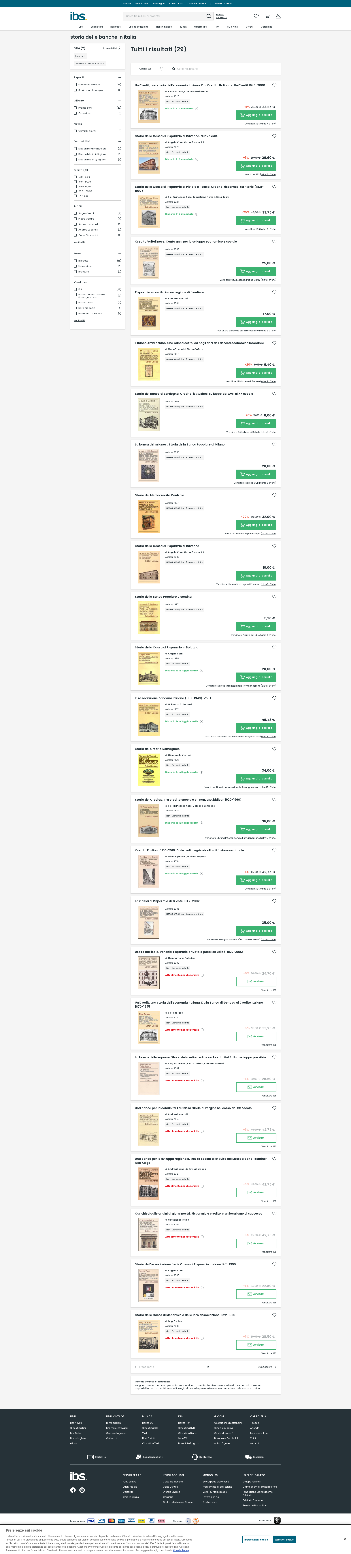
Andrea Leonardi (88, 224)
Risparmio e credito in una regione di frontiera (169, 292)
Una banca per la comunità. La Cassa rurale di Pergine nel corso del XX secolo (193, 1108)
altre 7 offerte (268, 123)
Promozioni (85, 107)
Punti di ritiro (141, 3)
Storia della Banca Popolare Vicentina (163, 597)
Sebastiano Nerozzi (204, 197)
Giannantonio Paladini (181, 958)
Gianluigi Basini (177, 856)
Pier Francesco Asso (180, 197)
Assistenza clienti (223, 3)
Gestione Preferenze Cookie (178, 1502)
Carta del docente (197, 3)
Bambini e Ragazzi (188, 1443)
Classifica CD (150, 1428)
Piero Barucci (175, 91)
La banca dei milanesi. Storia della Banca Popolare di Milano (180, 445)
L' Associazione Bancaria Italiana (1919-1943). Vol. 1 (173, 698)
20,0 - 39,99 (85, 191)
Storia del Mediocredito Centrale (159, 495)
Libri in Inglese (78, 1438)
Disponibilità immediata (92, 148)
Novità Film (184, 1422)
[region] (175, 1539)
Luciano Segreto (196, 856)
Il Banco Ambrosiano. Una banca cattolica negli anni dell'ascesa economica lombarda (199, 343)
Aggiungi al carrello (259, 115)
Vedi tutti (79, 242)
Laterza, (169, 96)
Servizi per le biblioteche (216, 1481)
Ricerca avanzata (221, 16)
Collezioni (111, 1438)
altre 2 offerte (268, 330)
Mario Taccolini (177, 349)
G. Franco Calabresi (180, 704)
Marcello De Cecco (204, 805)
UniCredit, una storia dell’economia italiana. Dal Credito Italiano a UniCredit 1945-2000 (200, 85)
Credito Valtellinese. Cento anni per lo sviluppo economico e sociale (186, 242)
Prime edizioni (113, 1422)
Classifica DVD (186, 1428)
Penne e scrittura (259, 1433)
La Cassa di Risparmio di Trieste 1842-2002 (167, 901)
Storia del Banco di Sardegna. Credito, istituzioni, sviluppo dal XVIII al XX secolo (194, 394)
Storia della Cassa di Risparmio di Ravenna (167, 546)
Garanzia (168, 1497)
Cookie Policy (181, 1550)
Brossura (83, 271)
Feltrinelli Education (253, 1500)
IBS (80, 289)
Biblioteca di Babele (90, 313)
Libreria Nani (85, 302)
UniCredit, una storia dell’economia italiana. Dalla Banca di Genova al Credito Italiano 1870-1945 (199, 1005)
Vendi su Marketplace (215, 1491)
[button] (209, 16)
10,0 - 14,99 (84, 181)
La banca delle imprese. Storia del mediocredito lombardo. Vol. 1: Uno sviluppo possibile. (201, 1057)
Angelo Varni (86, 213)
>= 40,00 (83, 196)
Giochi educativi (223, 1428)
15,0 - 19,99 (84, 186)
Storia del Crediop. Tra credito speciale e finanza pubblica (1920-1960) (188, 800)
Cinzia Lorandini (197, 1169)
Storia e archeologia (90, 90)
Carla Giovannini (88, 235)
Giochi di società (223, 1433)
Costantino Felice (178, 1219)
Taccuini (255, 1422)
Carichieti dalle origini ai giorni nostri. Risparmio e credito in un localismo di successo (198, 1214)
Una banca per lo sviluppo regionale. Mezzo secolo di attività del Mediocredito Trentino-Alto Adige (201, 1161)
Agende (254, 1428)
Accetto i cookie (284, 1539)
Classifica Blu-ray (188, 1433)
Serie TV (182, 1438)
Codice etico (210, 1502)
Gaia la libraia (131, 1497)
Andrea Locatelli (88, 229)
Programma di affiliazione (217, 1486)
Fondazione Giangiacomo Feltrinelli (258, 1493)
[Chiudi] (345, 1539)
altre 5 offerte (268, 174)
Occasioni (84, 113)
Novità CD (147, 1422)
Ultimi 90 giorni (87, 131)
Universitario (85, 266)
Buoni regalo (159, 3)
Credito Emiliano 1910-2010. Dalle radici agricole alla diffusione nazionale (189, 850)
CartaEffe (126, 3)
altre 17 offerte (268, 787)
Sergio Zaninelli (177, 1063)
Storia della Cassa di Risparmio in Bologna (166, 648)
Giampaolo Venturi (179, 755)
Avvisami (259, 981)
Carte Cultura (176, 3)
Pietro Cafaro (86, 218)
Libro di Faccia (86, 308)
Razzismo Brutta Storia (255, 1505)
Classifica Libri (78, 1428)
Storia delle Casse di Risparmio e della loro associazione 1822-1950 (185, 1315)
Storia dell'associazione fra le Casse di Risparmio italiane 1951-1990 (185, 1264)
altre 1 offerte (268, 279)
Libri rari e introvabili (117, 1428)
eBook (73, 1443)
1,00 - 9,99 (84, 177)
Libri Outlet (75, 1433)
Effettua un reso (171, 1491)
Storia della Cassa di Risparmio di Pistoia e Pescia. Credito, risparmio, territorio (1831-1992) (199, 189)
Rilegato (83, 260)
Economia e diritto (89, 84)
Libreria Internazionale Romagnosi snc (91, 296)
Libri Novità (76, 1422)
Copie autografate (116, 1433)
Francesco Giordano (196, 91)
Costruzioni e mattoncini (228, 1422)
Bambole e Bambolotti (226, 1438)
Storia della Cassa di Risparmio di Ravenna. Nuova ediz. (176, 136)
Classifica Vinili (150, 1443)
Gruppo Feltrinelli (252, 1481)
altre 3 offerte (268, 229)
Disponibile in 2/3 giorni (92, 159)
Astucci (254, 1443)
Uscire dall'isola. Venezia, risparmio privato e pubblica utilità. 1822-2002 (189, 952)
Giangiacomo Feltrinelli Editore (260, 1486)
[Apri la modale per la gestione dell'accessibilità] (277, 1520)
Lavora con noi (211, 1497)
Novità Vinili (148, 1438)
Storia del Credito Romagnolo (157, 749)
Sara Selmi (222, 197)
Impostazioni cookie (256, 1539)
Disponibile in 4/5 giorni (92, 154)
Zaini (253, 1438)
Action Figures (222, 1443)
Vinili (144, 1433)
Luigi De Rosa (175, 1321)
